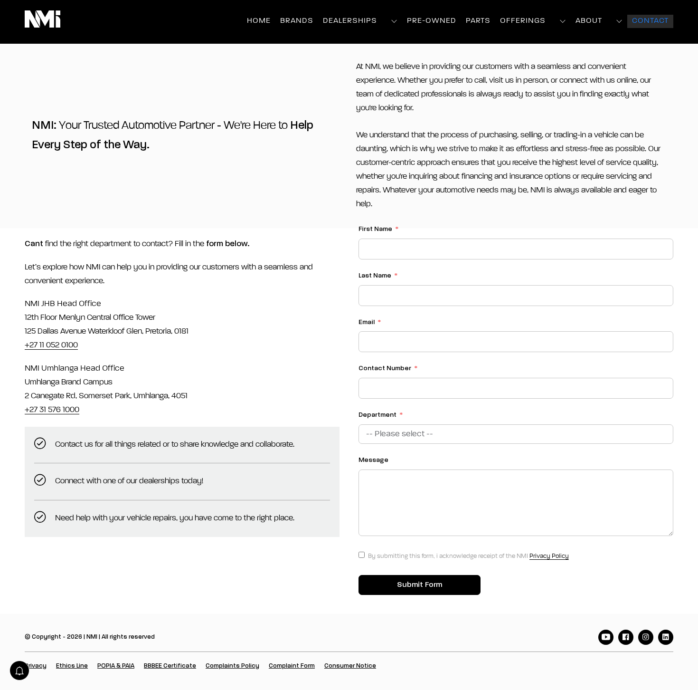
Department (377, 415)
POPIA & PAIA (115, 666)
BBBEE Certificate (170, 666)
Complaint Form (292, 666)
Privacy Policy (549, 556)
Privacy (36, 666)
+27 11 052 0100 (51, 345)
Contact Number (384, 368)
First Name (375, 229)
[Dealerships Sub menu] (394, 21)
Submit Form (419, 585)
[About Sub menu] (619, 21)
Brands (296, 21)
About (588, 21)
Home (259, 21)
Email (366, 322)
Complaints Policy (232, 666)
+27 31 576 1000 (52, 410)
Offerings (523, 21)
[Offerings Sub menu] (563, 21)
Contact (650, 21)
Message (373, 460)
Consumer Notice (350, 666)
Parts (478, 21)
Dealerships (350, 21)
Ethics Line (72, 666)
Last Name (374, 275)
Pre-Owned (431, 21)
